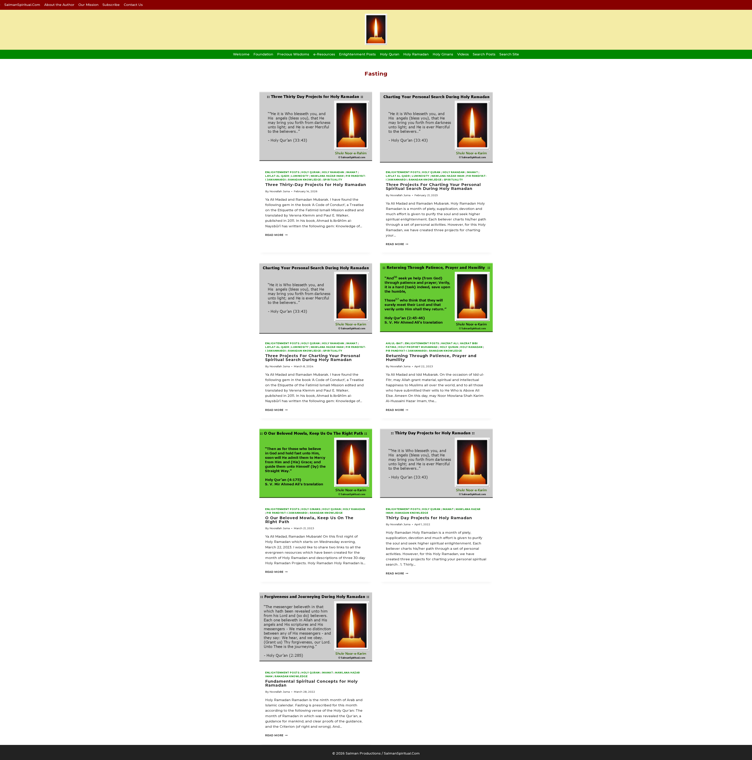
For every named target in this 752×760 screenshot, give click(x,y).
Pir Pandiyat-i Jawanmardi (406, 350)
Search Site (509, 54)
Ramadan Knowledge (304, 179)
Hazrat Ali (449, 343)
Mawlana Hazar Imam (327, 175)
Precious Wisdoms (293, 54)
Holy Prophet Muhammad (418, 347)
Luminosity (300, 175)
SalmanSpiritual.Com (22, 5)
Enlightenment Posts (357, 54)
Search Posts (484, 54)
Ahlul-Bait (394, 343)
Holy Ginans (443, 54)
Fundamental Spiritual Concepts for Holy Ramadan (311, 683)
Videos (463, 54)
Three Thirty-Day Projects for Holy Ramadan (315, 184)
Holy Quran (389, 54)
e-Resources (324, 54)
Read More (276, 234)
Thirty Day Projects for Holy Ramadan (429, 517)
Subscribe (111, 5)
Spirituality (332, 179)
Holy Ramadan (416, 54)
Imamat (351, 172)
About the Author (59, 5)
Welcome (241, 54)
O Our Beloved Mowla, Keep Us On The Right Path (309, 519)
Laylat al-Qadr (277, 175)
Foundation (263, 54)
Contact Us (133, 5)
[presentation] (315, 126)
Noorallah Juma (279, 191)
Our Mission (88, 5)
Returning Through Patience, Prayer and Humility (431, 357)
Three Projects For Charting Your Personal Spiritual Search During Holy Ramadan (433, 186)
